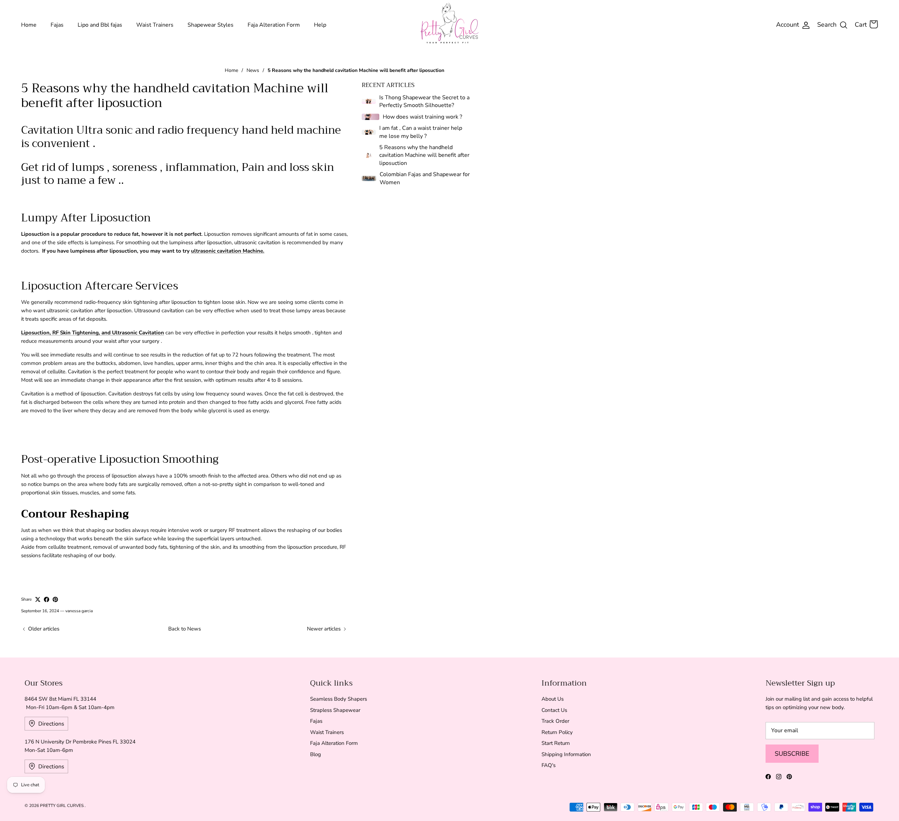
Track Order (555, 721)
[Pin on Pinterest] (55, 599)
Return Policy (557, 732)
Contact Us (554, 710)
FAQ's (549, 765)
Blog (315, 754)
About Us (553, 698)
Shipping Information (566, 754)
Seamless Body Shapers (338, 698)
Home (29, 25)
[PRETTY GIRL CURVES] (449, 23)
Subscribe (792, 753)
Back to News (184, 628)
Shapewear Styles (211, 25)
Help (320, 25)
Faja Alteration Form (274, 25)
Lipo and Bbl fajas (100, 25)
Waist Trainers (154, 25)
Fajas (57, 25)
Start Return (556, 743)
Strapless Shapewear (335, 710)
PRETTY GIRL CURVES (62, 805)
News (253, 70)
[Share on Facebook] (46, 599)
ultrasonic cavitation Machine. (227, 250)
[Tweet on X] (37, 599)
